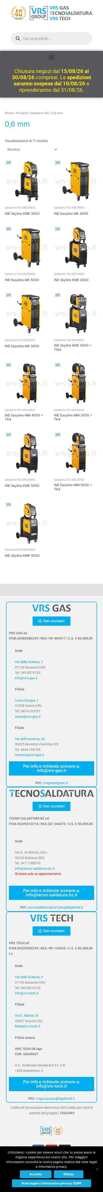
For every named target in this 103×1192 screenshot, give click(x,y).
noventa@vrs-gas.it (29, 755)
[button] (52, 57)
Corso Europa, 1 (27, 700)
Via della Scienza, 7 (29, 662)
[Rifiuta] (97, 1169)
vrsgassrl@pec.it (55, 783)
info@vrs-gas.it (26, 678)
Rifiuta (68, 1174)
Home (9, 113)
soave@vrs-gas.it (28, 716)
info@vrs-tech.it (27, 993)
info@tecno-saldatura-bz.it (35, 868)
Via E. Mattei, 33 (27, 1015)
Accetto (35, 1174)
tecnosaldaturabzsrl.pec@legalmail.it (55, 907)
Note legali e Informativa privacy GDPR (51, 1183)
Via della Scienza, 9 (29, 977)
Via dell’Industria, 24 (30, 739)
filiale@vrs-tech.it (27, 1026)
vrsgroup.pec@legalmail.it (55, 1098)
